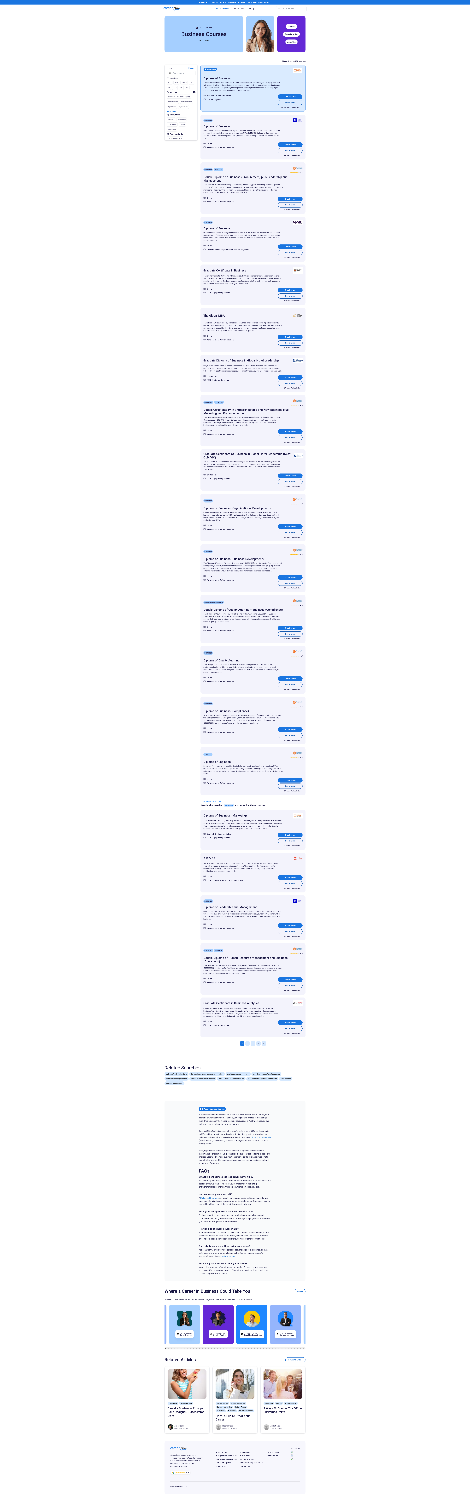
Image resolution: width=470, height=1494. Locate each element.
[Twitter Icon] (292, 1455)
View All (300, 1291)
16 (211, 1348)
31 (257, 1348)
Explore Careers (222, 9)
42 (291, 1348)
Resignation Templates (226, 1456)
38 (279, 1348)
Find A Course (238, 9)
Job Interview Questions (226, 1459)
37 (276, 1348)
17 (214, 1348)
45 (300, 1348)
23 (233, 1348)
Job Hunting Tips (223, 1463)
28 (248, 1348)
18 (218, 1348)
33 (263, 1348)
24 (236, 1348)
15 (208, 1348)
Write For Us (245, 1456)
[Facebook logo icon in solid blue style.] (292, 1452)
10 (193, 1348)
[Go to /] (197, 28)
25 (239, 1348)
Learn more (293, 102)
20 (224, 1348)
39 (282, 1348)
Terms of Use (272, 1456)
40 (285, 1348)
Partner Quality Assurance (251, 1463)
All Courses (207, 28)
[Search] (279, 8)
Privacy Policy (273, 1452)
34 (266, 1348)
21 (227, 1348)
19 (221, 1348)
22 (230, 1348)
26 (242, 1348)
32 (260, 1348)
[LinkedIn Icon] (292, 1459)
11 (196, 1348)
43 (294, 1348)
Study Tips (220, 1466)
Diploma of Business (209, 1198)
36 (273, 1348)
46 (303, 1348)
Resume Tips (221, 1452)
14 (205, 1348)
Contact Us (245, 1466)
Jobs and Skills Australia (260, 1137)
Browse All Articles (295, 1360)
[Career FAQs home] (172, 9)
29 (251, 1348)
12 (199, 1348)
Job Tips (251, 9)
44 (297, 1348)
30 (254, 1348)
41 (288, 1348)
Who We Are (245, 1452)
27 (245, 1348)
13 (202, 1348)
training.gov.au (228, 1256)
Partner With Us (246, 1459)
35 (270, 1348)
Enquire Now (290, 97)
